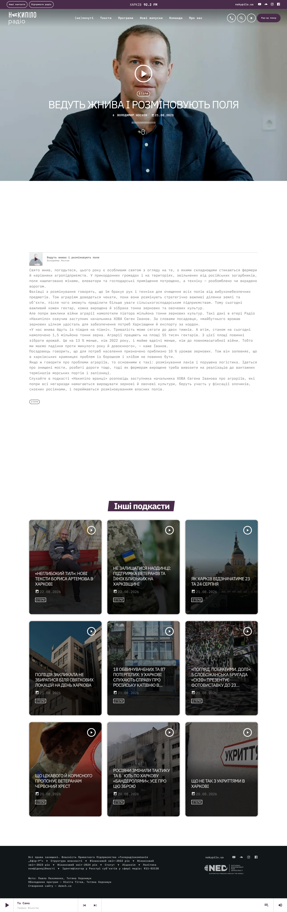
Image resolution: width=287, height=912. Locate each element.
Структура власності (66, 861)
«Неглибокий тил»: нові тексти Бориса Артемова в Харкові (64, 579)
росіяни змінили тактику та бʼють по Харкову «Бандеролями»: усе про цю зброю (141, 778)
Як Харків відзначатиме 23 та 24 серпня (220, 581)
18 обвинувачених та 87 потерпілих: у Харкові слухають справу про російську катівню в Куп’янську (139, 680)
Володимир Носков (132, 115)
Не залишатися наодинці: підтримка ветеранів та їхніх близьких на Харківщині (142, 576)
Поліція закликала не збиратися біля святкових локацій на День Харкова (64, 680)
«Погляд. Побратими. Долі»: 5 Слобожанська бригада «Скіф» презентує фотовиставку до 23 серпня (221, 680)
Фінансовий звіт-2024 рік (77, 864)
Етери (143, 93)
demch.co (64, 886)
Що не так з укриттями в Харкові (218, 783)
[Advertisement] (143, 221)
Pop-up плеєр (268, 18)
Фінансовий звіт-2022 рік (110, 861)
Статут (110, 864)
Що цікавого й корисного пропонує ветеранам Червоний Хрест (63, 781)
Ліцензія (128, 864)
